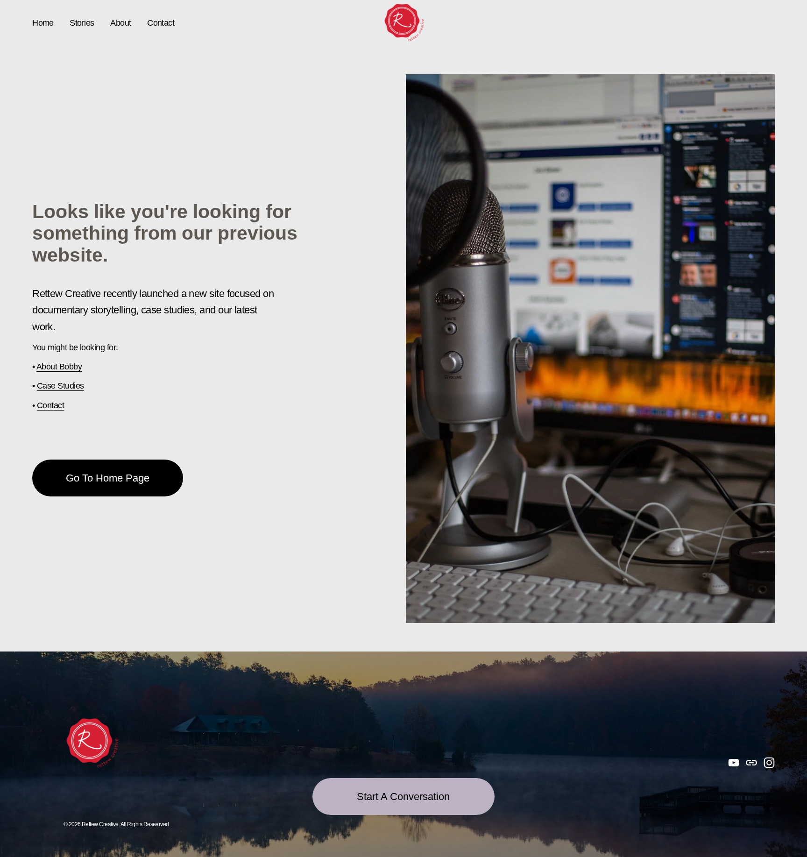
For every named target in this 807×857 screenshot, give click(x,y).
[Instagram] (769, 762)
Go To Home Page (107, 478)
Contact (160, 23)
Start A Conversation (403, 796)
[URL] (751, 762)
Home (43, 23)
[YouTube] (733, 762)
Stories (82, 23)
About (120, 23)
